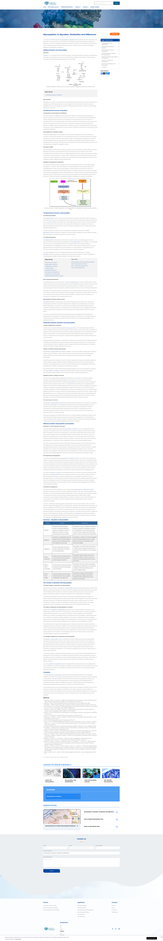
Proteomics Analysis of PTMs (49, 905)
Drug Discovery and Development (86, 910)
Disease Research (82, 907)
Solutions (77, 7)
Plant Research (81, 916)
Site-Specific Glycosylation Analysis (108, 781)
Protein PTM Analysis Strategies (50, 907)
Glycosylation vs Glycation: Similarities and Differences (99, 812)
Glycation (45, 55)
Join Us (113, 907)
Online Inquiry (115, 34)
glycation (72, 39)
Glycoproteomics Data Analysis (52, 274)
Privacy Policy (18, 939)
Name (44, 845)
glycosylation (65, 39)
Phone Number (99, 845)
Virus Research (81, 914)
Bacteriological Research (83, 912)
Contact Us (114, 910)
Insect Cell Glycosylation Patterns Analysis (50, 781)
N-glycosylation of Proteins (51, 264)
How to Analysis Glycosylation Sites (79, 265)
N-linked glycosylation (48, 218)
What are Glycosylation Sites (78, 267)
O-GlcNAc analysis (49, 268)
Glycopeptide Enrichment (51, 270)
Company (85, 7)
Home (44, 7)
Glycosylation (46, 102)
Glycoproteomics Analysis (51, 262)
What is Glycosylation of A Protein (79, 264)
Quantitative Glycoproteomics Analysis (54, 276)
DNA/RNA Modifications (66, 7)
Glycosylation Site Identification (52, 272)
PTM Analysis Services (53, 7)
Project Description (47, 857)
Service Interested (47, 850)
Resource (56, 25)
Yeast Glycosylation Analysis (90, 781)
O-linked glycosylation (48, 240)
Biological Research (82, 905)
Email (70, 845)
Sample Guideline (94, 7)
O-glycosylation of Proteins (51, 266)
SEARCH (116, 3)
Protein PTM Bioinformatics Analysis (51, 910)
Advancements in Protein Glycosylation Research (82, 262)
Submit (52, 871)
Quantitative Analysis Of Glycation (54, 95)
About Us (114, 905)
